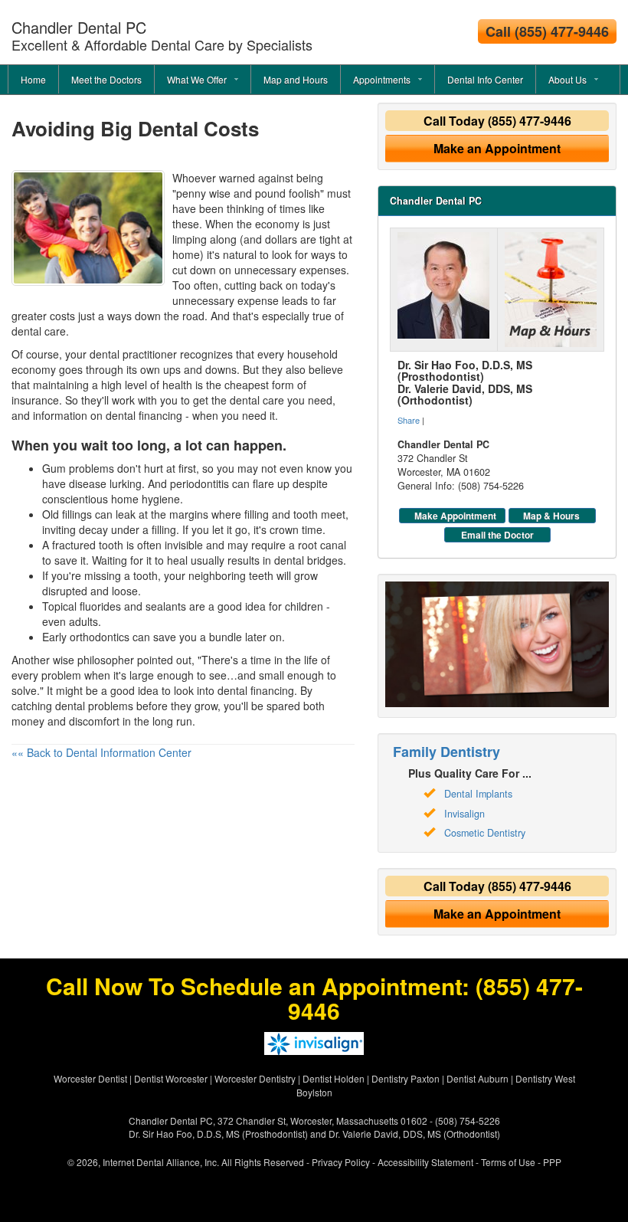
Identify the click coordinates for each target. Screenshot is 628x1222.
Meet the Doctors (106, 79)
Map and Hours (295, 79)
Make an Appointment (497, 148)
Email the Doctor (497, 535)
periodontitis (199, 483)
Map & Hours (551, 516)
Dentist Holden (334, 1078)
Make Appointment (455, 516)
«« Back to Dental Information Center (101, 752)
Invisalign (464, 814)
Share (408, 420)
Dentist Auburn (477, 1078)
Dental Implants (478, 794)
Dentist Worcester (171, 1078)
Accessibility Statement (425, 1161)
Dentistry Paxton (405, 1078)
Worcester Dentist (90, 1078)
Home (33, 79)
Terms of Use (508, 1161)
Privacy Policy (341, 1161)
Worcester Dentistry (255, 1078)
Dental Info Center (485, 79)
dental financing (144, 415)
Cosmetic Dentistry (484, 833)
